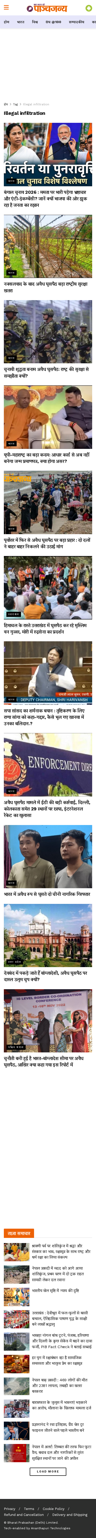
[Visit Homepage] (47, 8)
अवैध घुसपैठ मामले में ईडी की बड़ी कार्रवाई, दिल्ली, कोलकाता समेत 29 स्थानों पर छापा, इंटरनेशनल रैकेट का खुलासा (47, 809)
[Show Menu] (6, 7)
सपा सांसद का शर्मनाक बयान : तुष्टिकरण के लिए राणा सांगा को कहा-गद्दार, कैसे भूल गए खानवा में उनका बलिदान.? (44, 717)
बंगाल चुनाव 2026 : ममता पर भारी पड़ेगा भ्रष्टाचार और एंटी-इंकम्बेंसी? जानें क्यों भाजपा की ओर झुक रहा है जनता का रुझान (45, 198)
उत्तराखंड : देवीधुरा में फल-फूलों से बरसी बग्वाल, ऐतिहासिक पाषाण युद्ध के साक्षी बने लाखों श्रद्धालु (60, 1318)
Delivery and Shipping (69, 1515)
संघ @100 (53, 22)
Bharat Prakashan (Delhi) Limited (32, 1522)
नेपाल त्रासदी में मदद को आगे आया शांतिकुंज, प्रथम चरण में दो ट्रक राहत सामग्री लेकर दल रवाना (57, 1274)
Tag (15, 104)
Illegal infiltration (36, 104)
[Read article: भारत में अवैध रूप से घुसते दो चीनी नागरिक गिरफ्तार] (48, 856)
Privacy (9, 1509)
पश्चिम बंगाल (16, 1047)
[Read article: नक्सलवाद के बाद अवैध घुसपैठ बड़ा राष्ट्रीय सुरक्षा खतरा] (48, 246)
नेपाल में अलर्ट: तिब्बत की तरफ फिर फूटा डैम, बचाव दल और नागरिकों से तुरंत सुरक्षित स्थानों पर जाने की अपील (61, 1452)
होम (6, 22)
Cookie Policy (54, 1509)
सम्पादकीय (76, 22)
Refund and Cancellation (24, 1515)
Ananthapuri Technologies (50, 1528)
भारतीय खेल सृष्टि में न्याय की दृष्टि (55, 1290)
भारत (20, 22)
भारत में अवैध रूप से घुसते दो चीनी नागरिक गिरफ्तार (47, 894)
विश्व (35, 22)
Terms (29, 1509)
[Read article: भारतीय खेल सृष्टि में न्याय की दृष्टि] (16, 1297)
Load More (48, 1471)
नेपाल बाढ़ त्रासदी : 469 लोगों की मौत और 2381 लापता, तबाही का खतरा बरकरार (59, 1385)
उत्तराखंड (13, 614)
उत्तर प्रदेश (14, 961)
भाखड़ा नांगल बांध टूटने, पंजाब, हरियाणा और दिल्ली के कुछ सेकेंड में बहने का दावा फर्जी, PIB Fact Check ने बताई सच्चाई (62, 1341)
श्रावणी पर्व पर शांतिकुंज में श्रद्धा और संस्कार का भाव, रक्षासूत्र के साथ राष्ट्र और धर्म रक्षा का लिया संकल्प (61, 1251)
